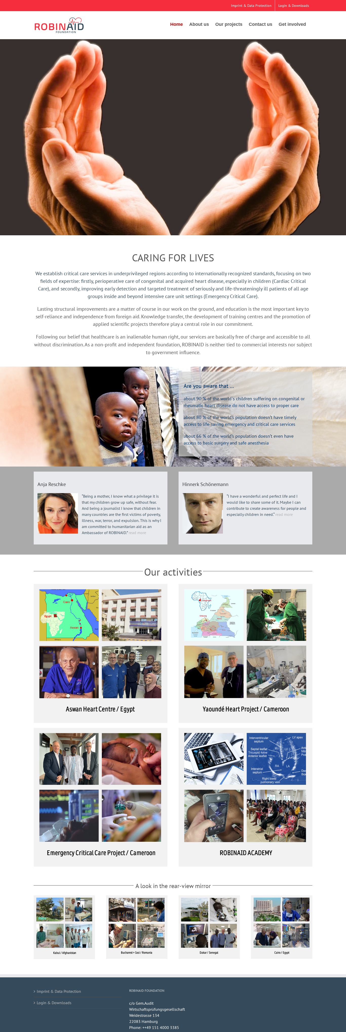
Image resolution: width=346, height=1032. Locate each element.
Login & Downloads (54, 1002)
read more (137, 532)
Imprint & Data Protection (59, 991)
